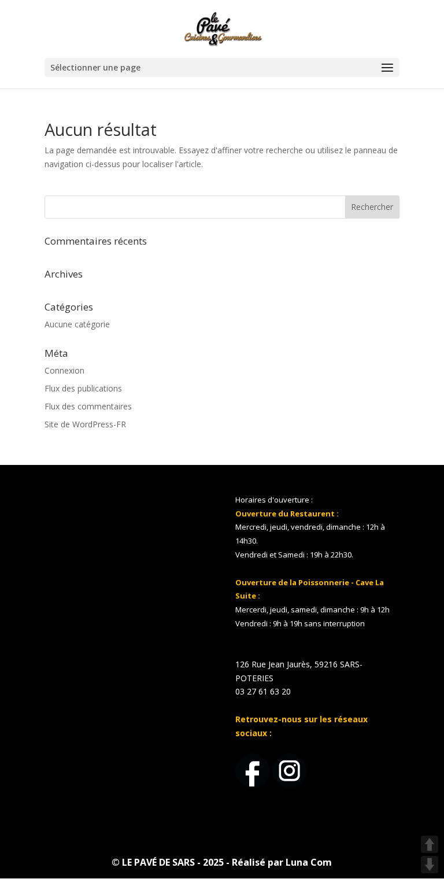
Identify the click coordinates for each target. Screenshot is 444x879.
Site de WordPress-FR (85, 424)
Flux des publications (83, 388)
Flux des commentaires (88, 406)
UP (429, 844)
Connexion (64, 370)
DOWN (429, 864)
